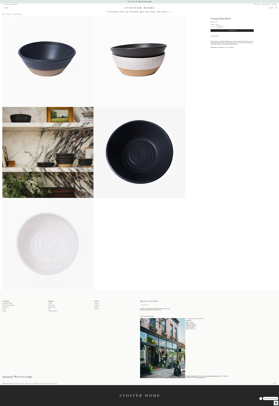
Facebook (96, 305)
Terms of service (28, 383)
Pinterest (96, 309)
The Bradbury (274, 4)
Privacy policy (21, 383)
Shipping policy (36, 383)
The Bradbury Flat (200, 377)
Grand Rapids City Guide (211, 376)
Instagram (96, 303)
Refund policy (15, 383)
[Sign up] (175, 304)
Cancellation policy (53, 383)
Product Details (215, 36)
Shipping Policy (52, 307)
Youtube (96, 307)
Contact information (44, 383)
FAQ (49, 309)
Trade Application (52, 311)
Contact (50, 303)
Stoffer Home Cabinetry (266, 4)
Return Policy (51, 305)
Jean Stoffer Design (257, 4)
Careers (4, 311)
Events (4, 309)
